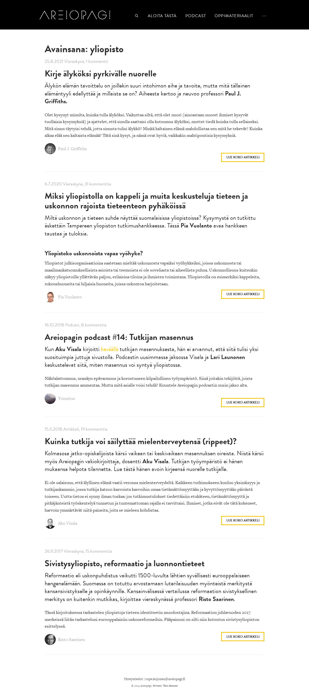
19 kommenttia (94, 429)
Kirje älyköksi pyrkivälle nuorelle (100, 73)
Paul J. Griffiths (72, 149)
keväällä (109, 349)
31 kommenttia (97, 183)
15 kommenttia (98, 551)
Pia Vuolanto (69, 297)
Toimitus (66, 398)
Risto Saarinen (71, 639)
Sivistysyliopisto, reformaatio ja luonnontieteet (124, 563)
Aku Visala (67, 523)
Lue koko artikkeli (243, 157)
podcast (195, 16)
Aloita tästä (162, 16)
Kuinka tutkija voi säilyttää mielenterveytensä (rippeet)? (141, 441)
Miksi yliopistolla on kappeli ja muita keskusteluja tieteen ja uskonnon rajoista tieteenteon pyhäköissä (146, 200)
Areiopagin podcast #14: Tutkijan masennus (119, 337)
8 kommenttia (93, 324)
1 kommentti (97, 61)
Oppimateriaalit (234, 16)
